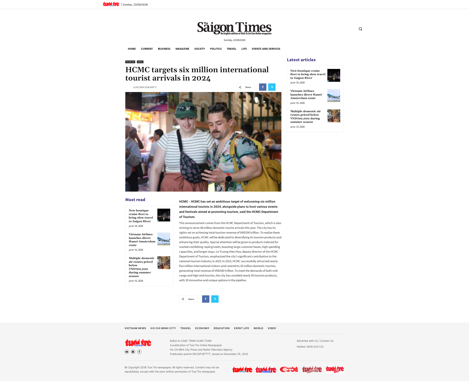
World (258, 328)
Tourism (130, 62)
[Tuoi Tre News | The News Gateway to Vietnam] (111, 3)
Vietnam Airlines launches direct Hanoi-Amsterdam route (142, 240)
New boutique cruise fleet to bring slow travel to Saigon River (141, 216)
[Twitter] (272, 87)
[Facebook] (262, 87)
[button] (360, 28)
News (140, 62)
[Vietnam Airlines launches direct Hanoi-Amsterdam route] (163, 238)
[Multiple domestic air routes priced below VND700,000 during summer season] (163, 262)
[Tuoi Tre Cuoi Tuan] (312, 369)
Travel (185, 328)
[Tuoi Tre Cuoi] (288, 369)
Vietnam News (135, 328)
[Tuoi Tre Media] (265, 369)
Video (272, 328)
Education (222, 328)
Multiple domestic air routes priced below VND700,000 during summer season (141, 267)
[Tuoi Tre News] (138, 342)
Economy (202, 328)
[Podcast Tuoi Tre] (335, 369)
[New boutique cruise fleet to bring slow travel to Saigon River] (163, 215)
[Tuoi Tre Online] (242, 369)
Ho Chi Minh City (163, 328)
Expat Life (241, 328)
